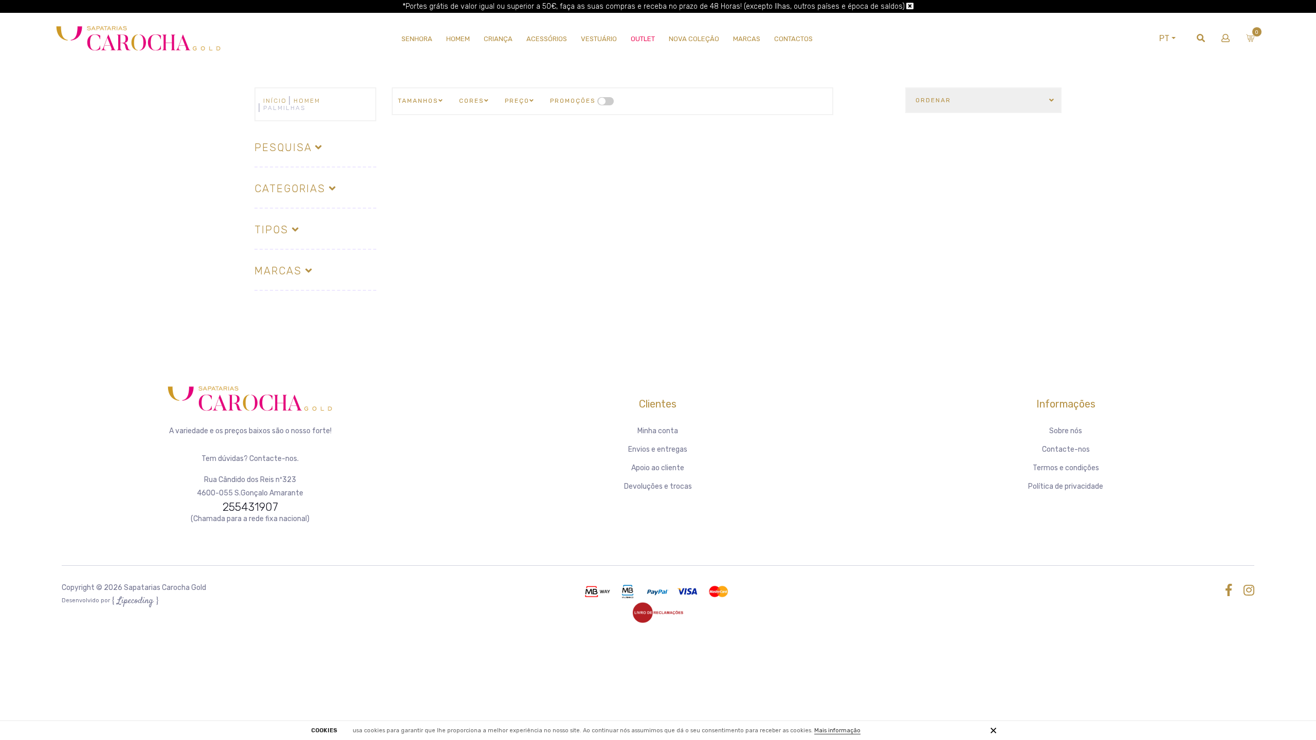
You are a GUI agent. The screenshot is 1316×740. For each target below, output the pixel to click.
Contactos (793, 39)
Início (275, 100)
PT (1164, 38)
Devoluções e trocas (658, 486)
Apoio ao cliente (657, 468)
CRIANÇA (498, 39)
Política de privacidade (1065, 486)
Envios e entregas (657, 449)
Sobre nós (1065, 431)
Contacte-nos (1066, 449)
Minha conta (657, 431)
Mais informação (837, 730)
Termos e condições (1066, 468)
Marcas (746, 39)
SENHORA (416, 39)
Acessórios (546, 39)
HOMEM (458, 39)
